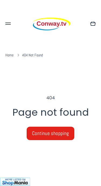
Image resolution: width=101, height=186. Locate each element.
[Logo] (50, 23)
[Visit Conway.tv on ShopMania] (50, 182)
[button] (93, 23)
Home (9, 55)
